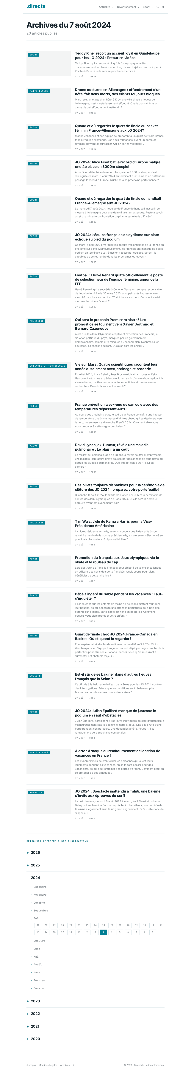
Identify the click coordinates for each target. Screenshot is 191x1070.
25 (87, 925)
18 (144, 925)
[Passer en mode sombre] (163, 6)
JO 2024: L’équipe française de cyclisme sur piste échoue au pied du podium (117, 237)
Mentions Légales (48, 1065)
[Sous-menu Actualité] (113, 7)
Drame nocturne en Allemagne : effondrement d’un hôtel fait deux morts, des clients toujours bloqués (118, 92)
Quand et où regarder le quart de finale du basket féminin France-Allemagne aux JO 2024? (116, 128)
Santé (34, 446)
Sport (146, 6)
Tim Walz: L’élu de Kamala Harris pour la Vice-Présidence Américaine (113, 523)
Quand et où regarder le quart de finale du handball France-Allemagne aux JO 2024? (118, 200)
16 (161, 925)
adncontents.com (155, 1065)
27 (70, 925)
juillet (39, 940)
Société (35, 675)
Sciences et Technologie (47, 366)
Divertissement (126, 6)
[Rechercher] (157, 6)
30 (46, 925)
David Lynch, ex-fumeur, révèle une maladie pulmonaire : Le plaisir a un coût (111, 447)
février (39, 980)
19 (136, 925)
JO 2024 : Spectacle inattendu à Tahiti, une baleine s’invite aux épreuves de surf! (117, 793)
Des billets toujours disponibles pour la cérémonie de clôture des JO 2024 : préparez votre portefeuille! (120, 487)
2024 (35, 878)
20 (128, 925)
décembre (40, 886)
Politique (37, 321)
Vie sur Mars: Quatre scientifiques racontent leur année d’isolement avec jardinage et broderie (116, 366)
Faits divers (39, 91)
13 (54, 932)
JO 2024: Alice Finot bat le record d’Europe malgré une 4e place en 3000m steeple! (117, 164)
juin (37, 948)
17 (152, 925)
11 (70, 932)
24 (95, 925)
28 (62, 925)
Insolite (36, 792)
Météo (34, 406)
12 (62, 932)
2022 (35, 1014)
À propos (31, 1065)
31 (38, 925)
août (37, 918)
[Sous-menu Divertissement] (138, 7)
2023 (35, 1001)
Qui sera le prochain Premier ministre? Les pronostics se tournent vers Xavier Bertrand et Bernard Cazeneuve (114, 324)
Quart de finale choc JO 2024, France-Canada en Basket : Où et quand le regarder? (116, 636)
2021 (35, 1026)
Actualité (104, 6)
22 (111, 925)
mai (36, 956)
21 (120, 925)
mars (37, 972)
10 (79, 932)
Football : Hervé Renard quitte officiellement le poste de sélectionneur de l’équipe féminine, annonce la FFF (119, 279)
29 (54, 925)
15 (38, 932)
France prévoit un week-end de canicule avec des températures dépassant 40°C (116, 406)
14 (46, 932)
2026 (35, 852)
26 (79, 925)
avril (38, 964)
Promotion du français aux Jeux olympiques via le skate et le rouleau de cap (117, 560)
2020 (35, 1039)
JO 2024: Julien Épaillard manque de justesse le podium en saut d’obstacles (115, 713)
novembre (40, 894)
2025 (35, 865)
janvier (39, 988)
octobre (39, 902)
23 (103, 925)
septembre (41, 910)
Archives (65, 1065)
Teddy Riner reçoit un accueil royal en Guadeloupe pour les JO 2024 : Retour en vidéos (117, 55)
